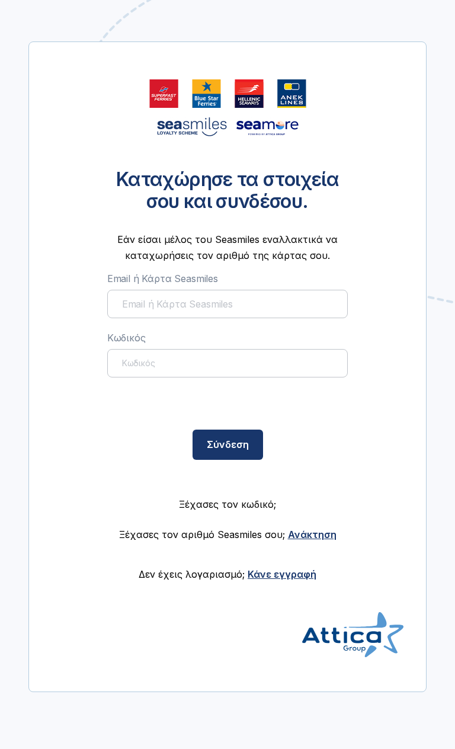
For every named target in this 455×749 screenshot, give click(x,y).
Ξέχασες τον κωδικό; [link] (227, 504)
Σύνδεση (228, 444)
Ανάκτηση (312, 534)
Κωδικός (126, 337)
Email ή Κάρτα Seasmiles (162, 278)
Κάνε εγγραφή (282, 574)
